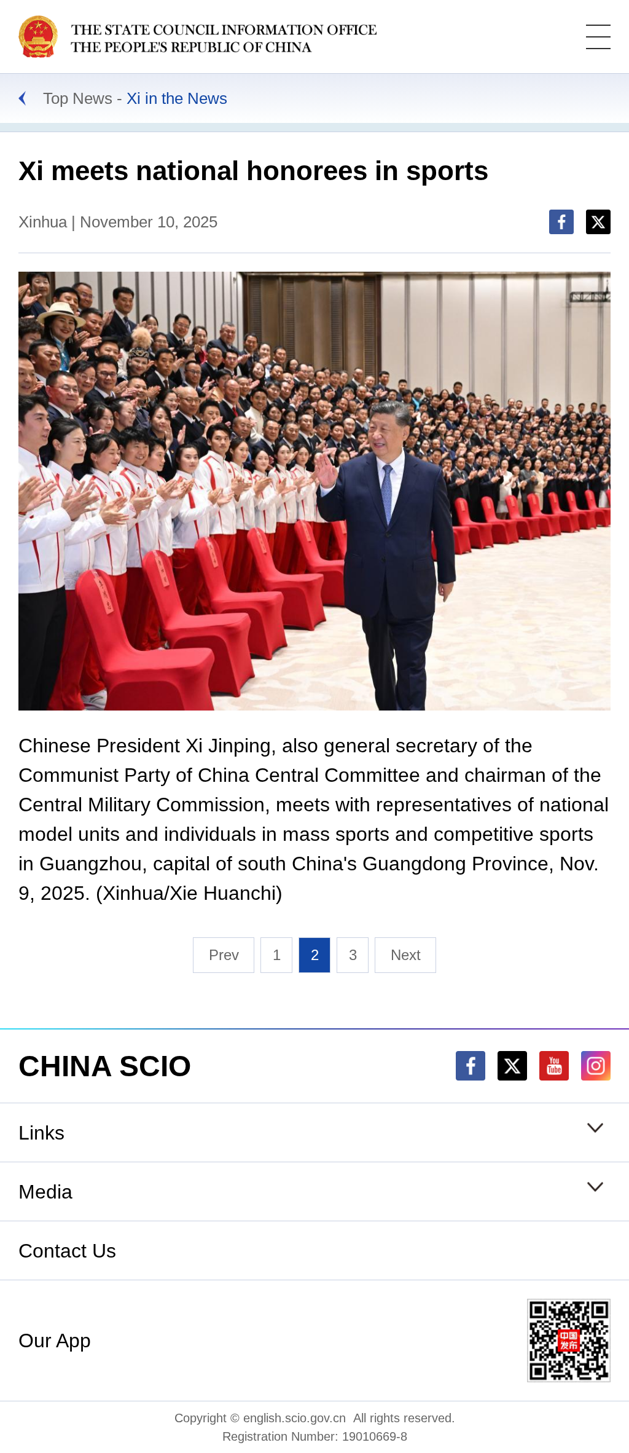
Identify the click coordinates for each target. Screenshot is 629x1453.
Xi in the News (177, 98)
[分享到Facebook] (561, 222)
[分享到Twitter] (598, 222)
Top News (77, 98)
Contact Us (67, 1251)
